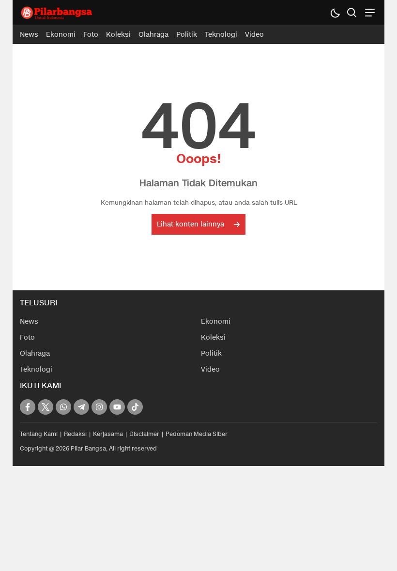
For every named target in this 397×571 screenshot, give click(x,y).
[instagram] (99, 407)
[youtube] (117, 407)
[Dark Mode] (334, 12)
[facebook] (27, 407)
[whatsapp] (63, 407)
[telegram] (81, 407)
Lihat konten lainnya (190, 224)
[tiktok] (135, 407)
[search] (351, 12)
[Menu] (368, 12)
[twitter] (45, 407)
